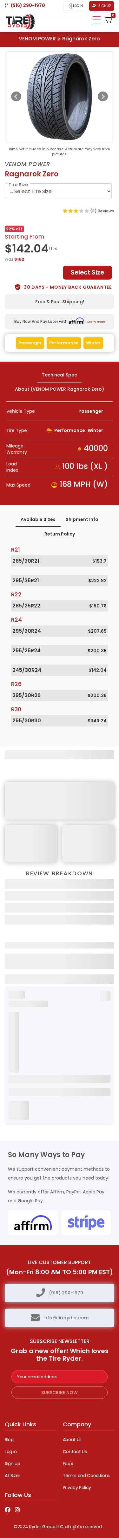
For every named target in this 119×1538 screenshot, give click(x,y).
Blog (9, 1439)
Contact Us (75, 1451)
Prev (16, 97)
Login (77, 5)
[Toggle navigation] (97, 20)
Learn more (96, 322)
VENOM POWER (37, 38)
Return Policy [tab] (59, 534)
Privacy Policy (77, 1487)
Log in (11, 1451)
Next (103, 97)
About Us (72, 1439)
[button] (108, 19)
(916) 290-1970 (66, 1293)
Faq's (68, 1463)
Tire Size (18, 184)
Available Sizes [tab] (38, 519)
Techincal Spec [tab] (59, 375)
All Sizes (13, 1475)
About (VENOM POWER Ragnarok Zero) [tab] (59, 389)
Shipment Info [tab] (82, 519)
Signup (104, 5)
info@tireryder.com (66, 1318)
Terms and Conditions (86, 1475)
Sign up (12, 1463)
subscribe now (59, 1392)
